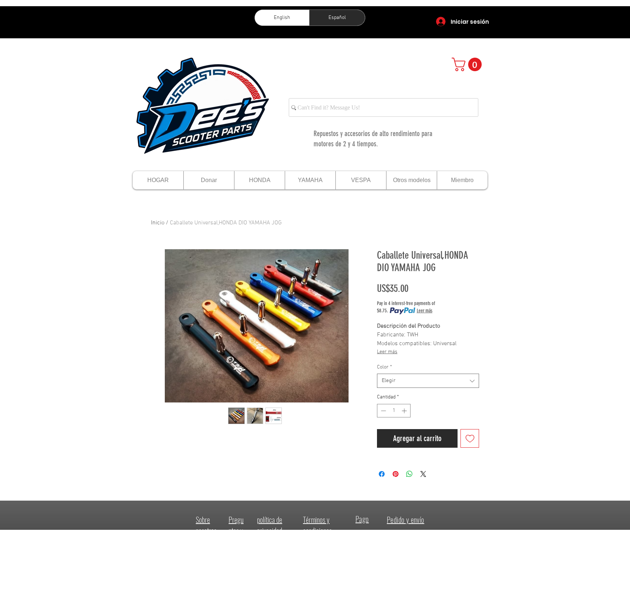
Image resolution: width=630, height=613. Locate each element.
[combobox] (428, 381)
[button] (468, 64)
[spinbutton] (393, 410)
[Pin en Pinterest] (395, 474)
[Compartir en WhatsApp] (409, 474)
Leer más (424, 311)
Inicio (157, 223)
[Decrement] (382, 410)
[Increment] (404, 410)
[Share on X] (423, 474)
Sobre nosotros (206, 525)
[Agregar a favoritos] (469, 438)
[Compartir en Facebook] (381, 474)
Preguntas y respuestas (237, 536)
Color (384, 367)
